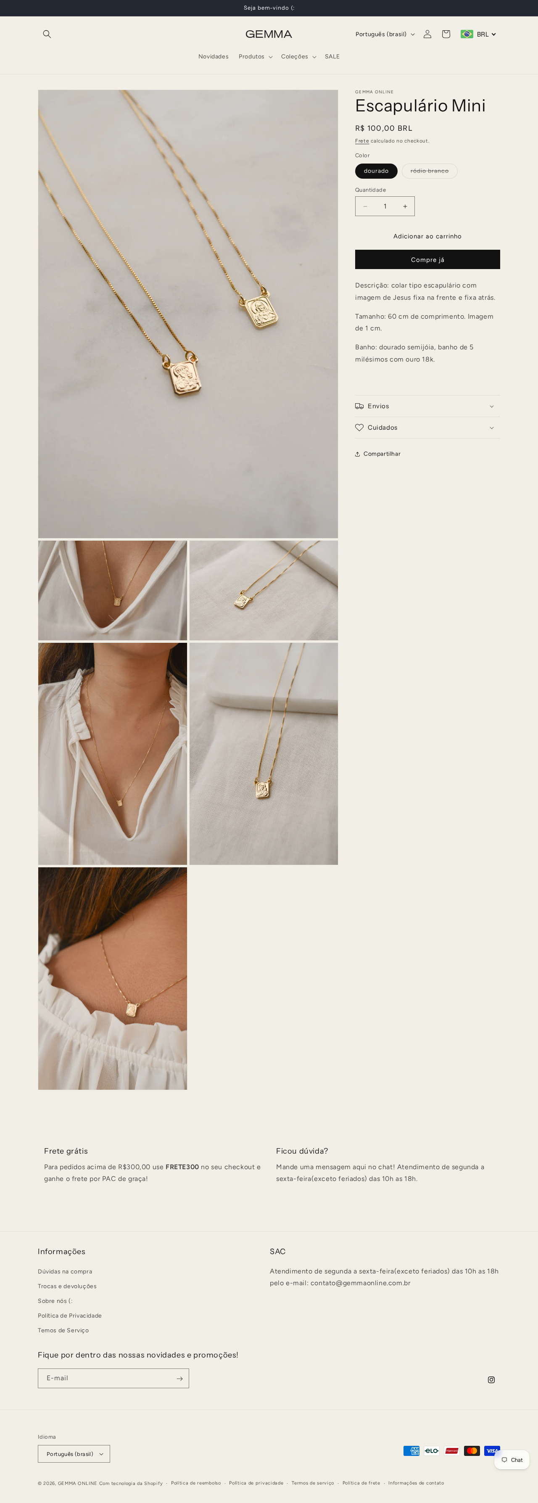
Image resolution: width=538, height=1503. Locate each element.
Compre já (428, 260)
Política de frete (361, 1483)
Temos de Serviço (63, 1330)
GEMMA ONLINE (78, 1483)
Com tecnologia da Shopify (131, 1483)
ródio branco (434, 173)
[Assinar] (179, 1379)
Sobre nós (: (55, 1301)
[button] (47, 34)
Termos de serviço (313, 1483)
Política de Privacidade (70, 1315)
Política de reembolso (196, 1483)
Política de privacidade (256, 1483)
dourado (376, 170)
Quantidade (370, 190)
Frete (362, 141)
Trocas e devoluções (67, 1286)
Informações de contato (416, 1483)
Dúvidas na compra (65, 1271)
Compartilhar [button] (382, 453)
